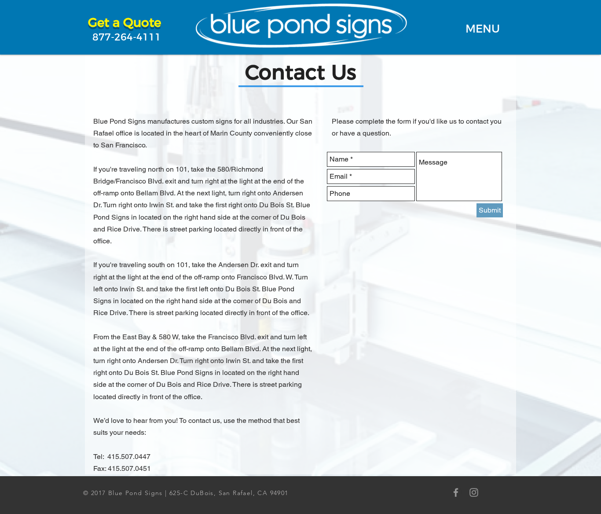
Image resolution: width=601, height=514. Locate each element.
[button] (482, 28)
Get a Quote (124, 22)
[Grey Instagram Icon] (474, 492)
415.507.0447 (128, 456)
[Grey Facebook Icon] (456, 492)
